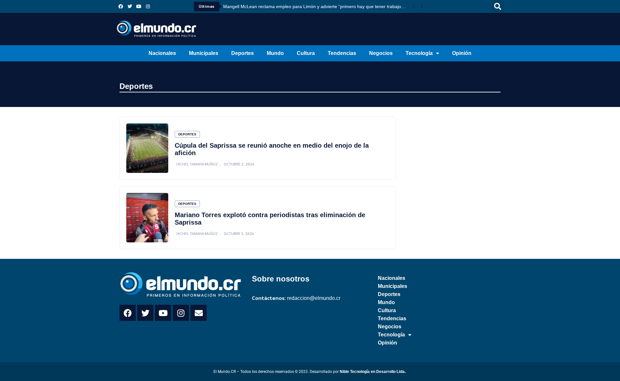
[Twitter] (129, 6)
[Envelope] (199, 313)
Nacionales (162, 53)
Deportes (242, 53)
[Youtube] (138, 6)
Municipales (203, 53)
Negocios (381, 53)
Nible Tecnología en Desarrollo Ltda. (373, 371)
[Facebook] (120, 6)
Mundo (275, 53)
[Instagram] (147, 6)
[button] (497, 6)
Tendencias (342, 53)
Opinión (461, 53)
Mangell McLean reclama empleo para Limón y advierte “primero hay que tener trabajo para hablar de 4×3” (316, 6)
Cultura (306, 53)
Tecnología (419, 53)
